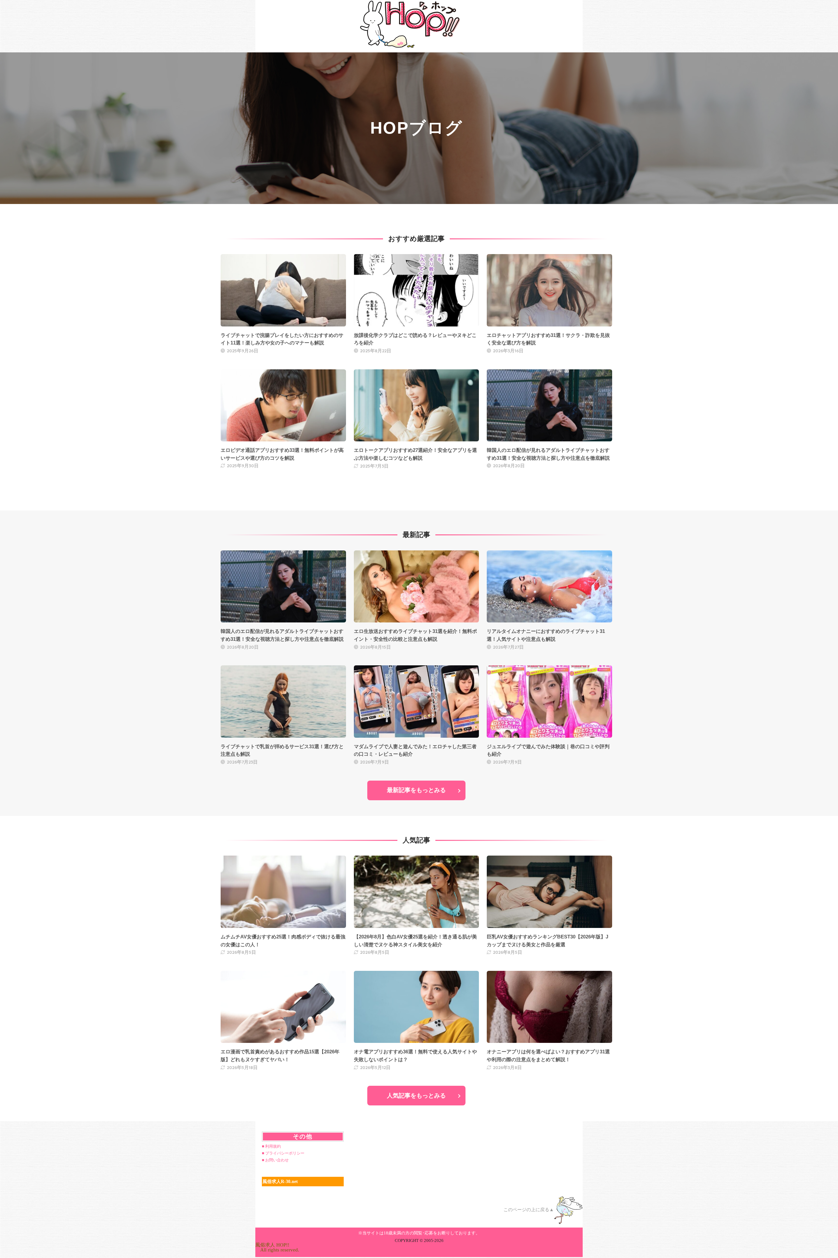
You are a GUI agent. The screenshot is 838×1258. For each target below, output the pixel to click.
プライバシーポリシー (284, 1153)
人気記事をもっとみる (416, 1095)
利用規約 (273, 1146)
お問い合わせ (277, 1160)
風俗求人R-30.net (280, 1181)
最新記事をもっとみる (416, 790)
